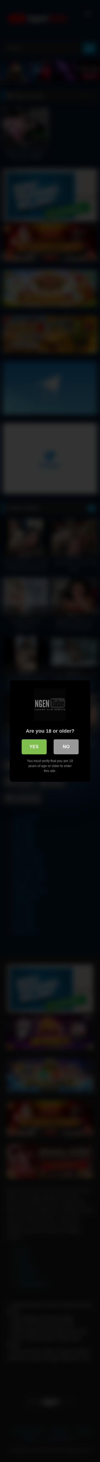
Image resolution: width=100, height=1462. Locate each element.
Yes (34, 746)
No (66, 746)
